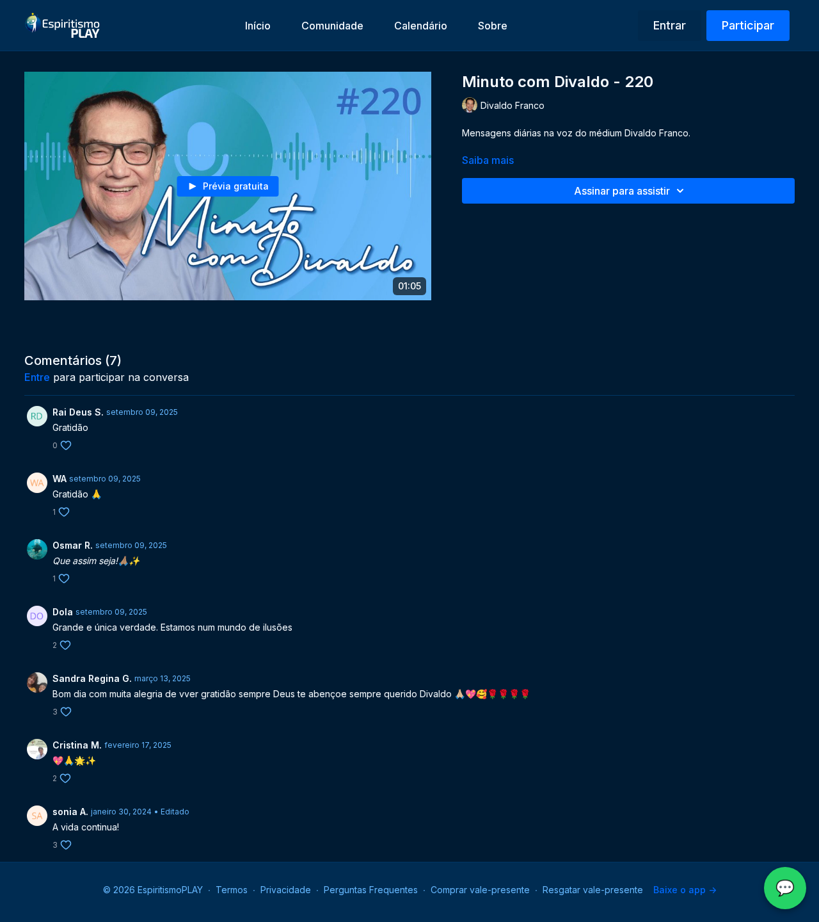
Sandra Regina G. (92, 678)
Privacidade (285, 889)
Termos (232, 889)
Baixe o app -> (685, 889)
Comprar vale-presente (480, 889)
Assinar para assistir (622, 190)
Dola (62, 611)
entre (37, 377)
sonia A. (70, 811)
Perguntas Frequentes (371, 889)
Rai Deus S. (78, 412)
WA (59, 478)
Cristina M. (77, 745)
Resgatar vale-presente (593, 889)
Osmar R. (72, 545)
